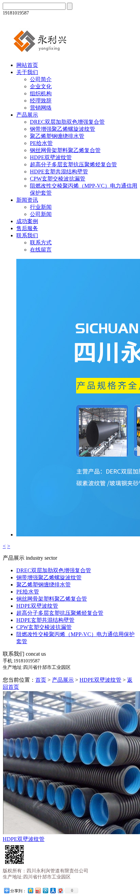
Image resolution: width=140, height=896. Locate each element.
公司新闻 (41, 214)
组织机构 (41, 93)
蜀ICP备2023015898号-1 (106, 889)
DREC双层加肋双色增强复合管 (67, 122)
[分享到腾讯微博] (45, 890)
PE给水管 (41, 143)
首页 (40, 680)
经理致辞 (41, 100)
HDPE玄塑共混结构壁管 (59, 171)
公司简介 (41, 79)
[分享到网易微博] (60, 890)
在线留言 (41, 249)
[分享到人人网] (52, 890)
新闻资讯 (27, 200)
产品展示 (27, 115)
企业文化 (41, 86)
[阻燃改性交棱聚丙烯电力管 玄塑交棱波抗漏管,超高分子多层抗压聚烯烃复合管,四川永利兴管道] (48, 53)
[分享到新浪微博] (37, 890)
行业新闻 (41, 207)
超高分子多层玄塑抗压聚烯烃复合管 (73, 164)
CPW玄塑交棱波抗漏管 (57, 178)
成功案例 (27, 221)
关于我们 (27, 72)
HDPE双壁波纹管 (51, 157)
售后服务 (27, 228)
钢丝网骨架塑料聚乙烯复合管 (65, 150)
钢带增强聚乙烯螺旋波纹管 (62, 129)
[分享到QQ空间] (30, 890)
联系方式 (41, 242)
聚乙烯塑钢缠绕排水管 (57, 136)
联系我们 (27, 235)
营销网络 (41, 108)
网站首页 (27, 65)
